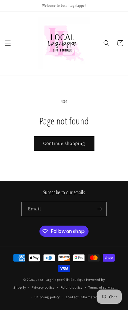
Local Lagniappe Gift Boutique (60, 279)
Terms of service (101, 287)
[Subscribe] (99, 209)
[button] (8, 43)
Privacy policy (43, 287)
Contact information (82, 297)
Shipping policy (47, 297)
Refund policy (72, 287)
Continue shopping (64, 143)
